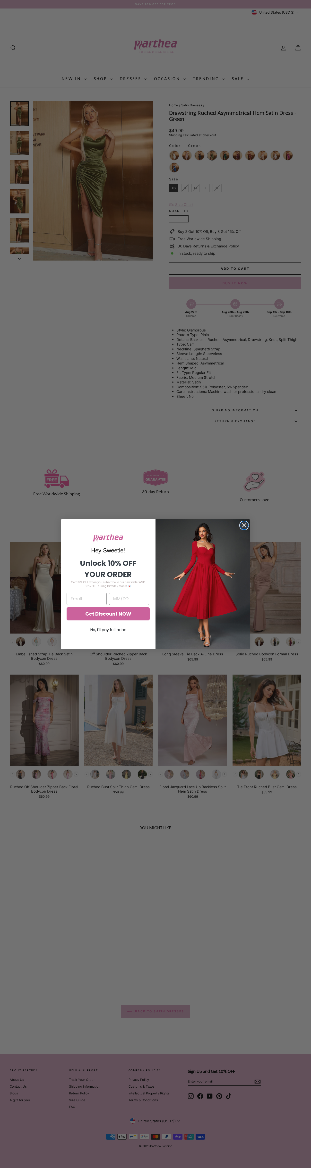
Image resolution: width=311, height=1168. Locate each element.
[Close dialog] (244, 525)
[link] (108, 538)
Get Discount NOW (108, 613)
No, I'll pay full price (108, 630)
